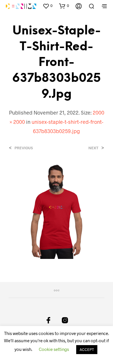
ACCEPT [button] (87, 349)
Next (93, 148)
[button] (47, 6)
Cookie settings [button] (54, 349)
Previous (23, 148)
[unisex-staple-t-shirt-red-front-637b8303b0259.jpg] (56, 210)
